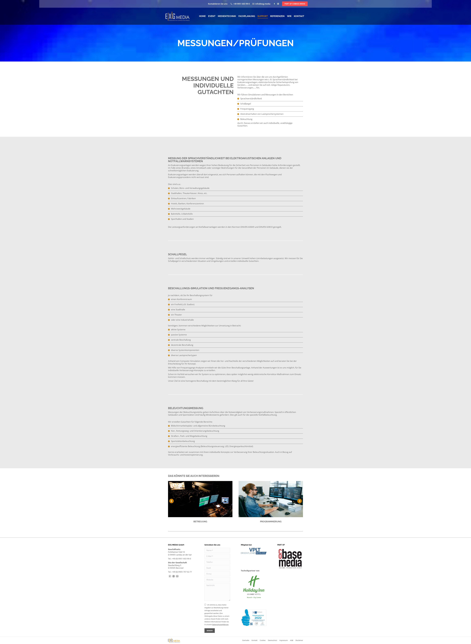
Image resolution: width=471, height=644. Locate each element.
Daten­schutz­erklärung (220, 624)
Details (200, 499)
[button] (171, 501)
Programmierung (270, 521)
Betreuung (200, 521)
